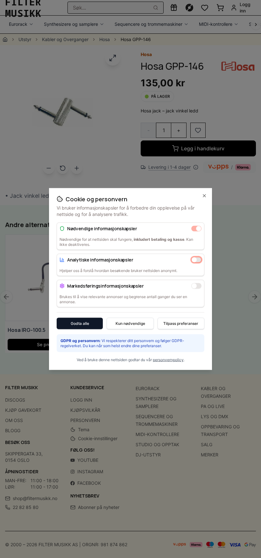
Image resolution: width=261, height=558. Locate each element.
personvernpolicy (168, 359)
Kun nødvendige (130, 323)
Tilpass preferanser (180, 323)
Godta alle (80, 323)
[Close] (204, 195)
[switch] (196, 228)
